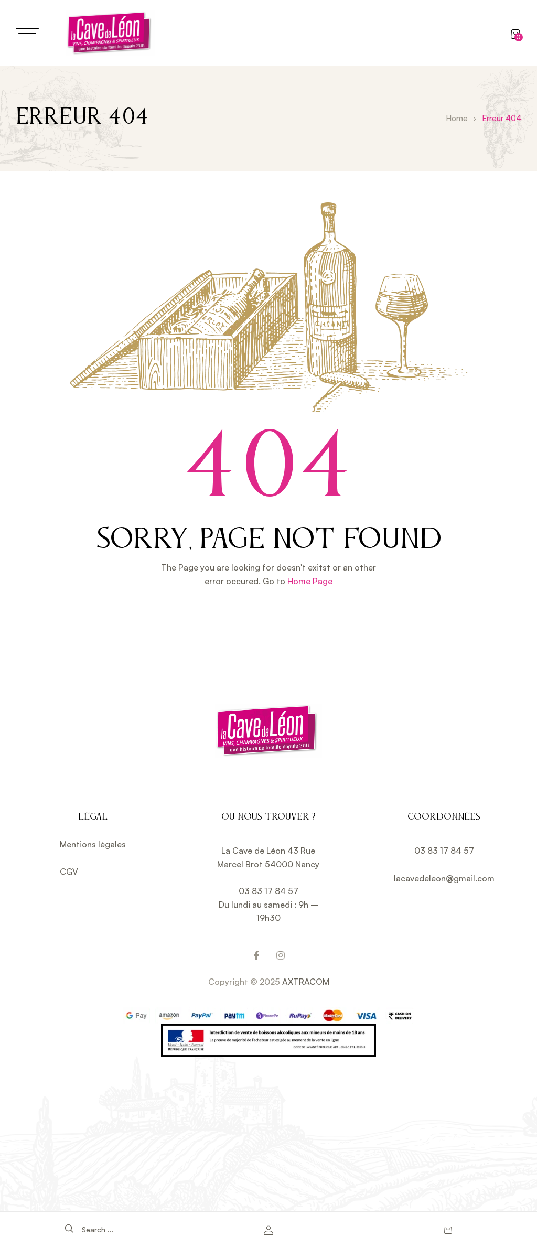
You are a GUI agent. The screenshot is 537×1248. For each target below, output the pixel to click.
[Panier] (448, 1230)
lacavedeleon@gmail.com (444, 878)
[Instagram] (280, 955)
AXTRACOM (305, 981)
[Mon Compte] (268, 1230)
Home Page (309, 581)
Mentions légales (93, 844)
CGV (69, 871)
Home (457, 118)
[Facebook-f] (256, 955)
